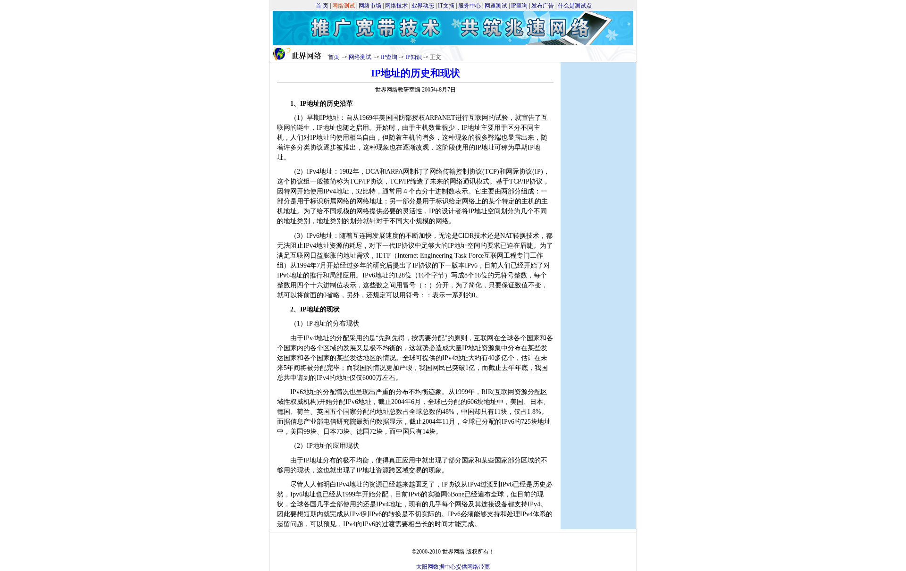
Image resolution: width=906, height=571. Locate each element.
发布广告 (542, 5)
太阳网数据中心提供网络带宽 (453, 566)
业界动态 (422, 5)
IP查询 (519, 5)
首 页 (322, 5)
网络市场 (370, 5)
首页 (333, 57)
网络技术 (396, 5)
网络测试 (360, 57)
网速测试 (496, 5)
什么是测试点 (575, 5)
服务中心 (469, 5)
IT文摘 (446, 5)
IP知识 (413, 57)
